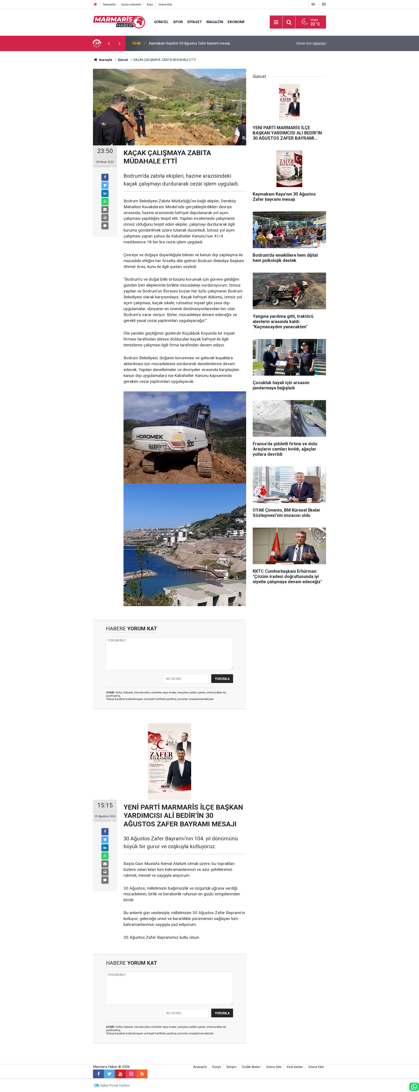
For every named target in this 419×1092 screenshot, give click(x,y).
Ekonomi (236, 22)
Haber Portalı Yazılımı (115, 1085)
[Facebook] (104, 177)
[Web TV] (313, 4)
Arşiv (150, 4)
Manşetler (109, 4)
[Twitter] (104, 185)
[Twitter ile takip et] (109, 1074)
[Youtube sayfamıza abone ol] (120, 1074)
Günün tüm (311, 43)
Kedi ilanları (295, 1067)
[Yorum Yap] (104, 225)
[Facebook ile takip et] (98, 1074)
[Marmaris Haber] (119, 22)
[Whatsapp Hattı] (414, 1087)
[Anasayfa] (95, 4)
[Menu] (276, 22)
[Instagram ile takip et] (131, 1074)
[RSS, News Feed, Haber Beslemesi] (142, 1074)
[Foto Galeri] (323, 4)
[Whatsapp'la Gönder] (104, 201)
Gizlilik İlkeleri (251, 1067)
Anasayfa (200, 1067)
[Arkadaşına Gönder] (104, 209)
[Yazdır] (104, 217)
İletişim (232, 1067)
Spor (178, 22)
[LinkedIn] (104, 193)
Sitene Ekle (165, 4)
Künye (216, 1067)
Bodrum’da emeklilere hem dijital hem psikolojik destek (191, 43)
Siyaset (194, 22)
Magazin (214, 22)
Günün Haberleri (131, 4)
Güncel (161, 22)
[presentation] (108, 43)
